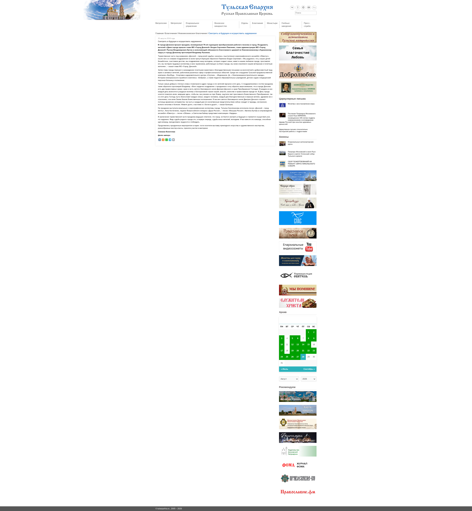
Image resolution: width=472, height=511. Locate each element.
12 (292, 344)
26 (292, 357)
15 (308, 344)
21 (303, 351)
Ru (314, 7)
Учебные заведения (286, 24)
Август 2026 (298, 320)
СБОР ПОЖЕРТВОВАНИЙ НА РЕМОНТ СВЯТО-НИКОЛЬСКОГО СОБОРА (301, 164)
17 (282, 351)
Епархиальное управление (192, 24)
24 (282, 357)
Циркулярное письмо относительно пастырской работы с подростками (293, 130)
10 (282, 344)
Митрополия (161, 23)
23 (314, 351)
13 (298, 344)
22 (308, 351)
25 (287, 357)
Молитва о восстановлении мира (301, 104)
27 (298, 357)
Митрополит (176, 23)
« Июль (284, 369)
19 (292, 351)
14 (303, 344)
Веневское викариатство (220, 24)
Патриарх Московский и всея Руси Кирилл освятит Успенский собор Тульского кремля (302, 154)
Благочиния (257, 23)
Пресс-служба (307, 24)
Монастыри (272, 23)
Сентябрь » (309, 369)
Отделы (244, 23)
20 (298, 351)
